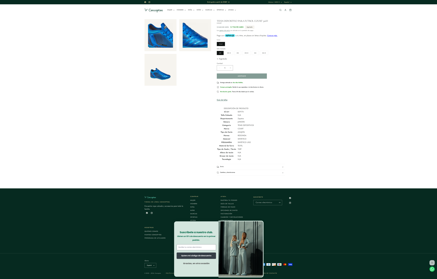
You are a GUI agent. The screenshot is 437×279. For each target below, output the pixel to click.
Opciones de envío (229, 210)
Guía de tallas (222, 100)
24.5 (265, 53)
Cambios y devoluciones (232, 217)
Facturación (226, 214)
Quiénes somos (151, 231)
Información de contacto (266, 273)
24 (256, 53)
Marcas (193, 214)
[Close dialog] (260, 225)
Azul (222, 44)
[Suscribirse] (279, 202)
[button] (170, 10)
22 (221, 53)
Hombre (193, 204)
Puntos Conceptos (153, 235)
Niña (192, 207)
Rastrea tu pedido (229, 200)
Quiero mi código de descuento (196, 255)
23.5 (248, 53)
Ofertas (193, 217)
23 (239, 53)
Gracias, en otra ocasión (196, 263)
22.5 (230, 53)
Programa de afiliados (155, 238)
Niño (192, 210)
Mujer (192, 200)
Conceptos (158, 273)
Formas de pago (228, 207)
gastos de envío (225, 30)
